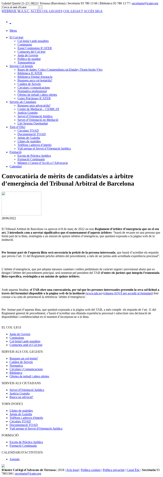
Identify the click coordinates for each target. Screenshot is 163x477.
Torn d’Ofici (17, 127)
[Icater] (85, 20)
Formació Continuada (31, 159)
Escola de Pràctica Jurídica (34, 155)
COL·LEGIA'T (73, 11)
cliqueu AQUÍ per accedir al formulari (128, 293)
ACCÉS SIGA (93, 11)
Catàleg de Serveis (29, 84)
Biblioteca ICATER (29, 73)
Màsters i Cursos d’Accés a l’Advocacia (42, 163)
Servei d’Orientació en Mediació (37, 119)
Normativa (16, 365)
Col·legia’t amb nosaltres (33, 41)
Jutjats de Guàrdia (28, 137)
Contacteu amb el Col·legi (26, 345)
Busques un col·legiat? (24, 358)
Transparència (26, 62)
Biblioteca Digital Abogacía (34, 76)
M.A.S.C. (23, 11)
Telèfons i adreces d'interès (26, 417)
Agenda (14, 459)
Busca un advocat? (21, 397)
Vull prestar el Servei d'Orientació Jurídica (36, 428)
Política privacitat (113, 470)
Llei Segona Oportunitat (32, 123)
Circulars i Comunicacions (26, 369)
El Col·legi (16, 37)
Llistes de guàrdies (29, 141)
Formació (15, 152)
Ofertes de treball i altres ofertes (37, 94)
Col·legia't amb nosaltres (25, 341)
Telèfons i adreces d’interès (34, 145)
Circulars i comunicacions (33, 87)
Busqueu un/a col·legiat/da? (34, 80)
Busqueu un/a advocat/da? (33, 105)
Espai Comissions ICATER (34, 48)
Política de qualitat (29, 59)
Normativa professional (32, 91)
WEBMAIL (9, 11)
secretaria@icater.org (145, 3)
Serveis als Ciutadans (23, 102)
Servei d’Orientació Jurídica (34, 116)
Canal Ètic (133, 470)
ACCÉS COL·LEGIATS (46, 11)
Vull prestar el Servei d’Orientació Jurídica (44, 148)
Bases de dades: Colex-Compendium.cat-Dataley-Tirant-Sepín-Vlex (60, 69)
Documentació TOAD (31, 134)
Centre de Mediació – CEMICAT (38, 109)
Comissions (24, 44)
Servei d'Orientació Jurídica (27, 390)
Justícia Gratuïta (27, 112)
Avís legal (72, 470)
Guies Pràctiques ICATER (34, 98)
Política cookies (91, 470)
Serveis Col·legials (21, 66)
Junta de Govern (27, 55)
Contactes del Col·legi (31, 51)
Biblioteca (16, 372)
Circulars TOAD (28, 130)
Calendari (16, 166)
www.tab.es (93, 293)
